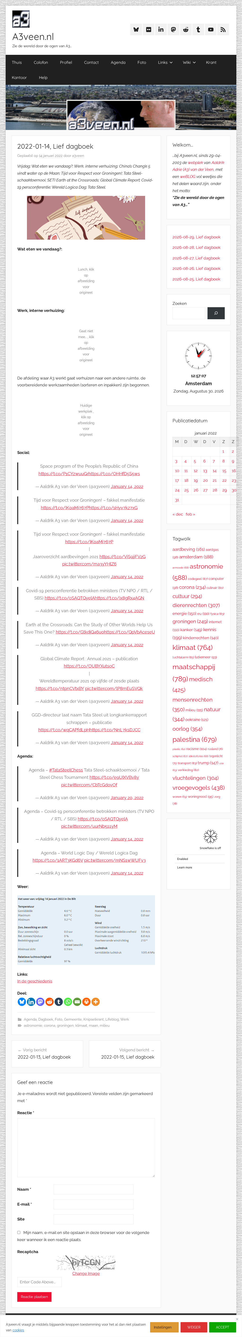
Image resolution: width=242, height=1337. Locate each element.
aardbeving (189, 549)
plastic (179, 749)
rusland (215, 749)
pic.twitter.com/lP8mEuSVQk (114, 688)
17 (177, 480)
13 (205, 470)
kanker (191, 629)
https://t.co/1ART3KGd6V (58, 860)
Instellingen (163, 1327)
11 (186, 470)
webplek (195, 162)
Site (21, 1219)
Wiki (187, 62)
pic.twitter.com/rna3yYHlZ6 (89, 563)
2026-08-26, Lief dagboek (196, 268)
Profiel (66, 62)
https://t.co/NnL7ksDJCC (115, 729)
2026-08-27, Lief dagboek (196, 258)
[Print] (86, 1002)
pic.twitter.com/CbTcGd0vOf (89, 784)
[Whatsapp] (68, 1002)
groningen (65, 1025)
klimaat (81, 1025)
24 (177, 490)
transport (187, 763)
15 (224, 470)
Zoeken (180, 303)
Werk (124, 1019)
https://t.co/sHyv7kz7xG (113, 507)
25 (186, 490)
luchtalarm (183, 657)
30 (234, 490)
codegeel (198, 579)
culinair (215, 588)
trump (208, 762)
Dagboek (45, 1019)
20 (205, 480)
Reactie (25, 1112)
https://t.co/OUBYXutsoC (89, 666)
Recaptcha (27, 1251)
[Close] (237, 1319)
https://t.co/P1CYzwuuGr (63, 473)
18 (186, 480)
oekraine (196, 719)
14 (214, 470)
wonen (180, 796)
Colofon (41, 62)
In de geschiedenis (34, 981)
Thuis (17, 62)
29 (224, 490)
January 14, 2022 (127, 486)
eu (203, 614)
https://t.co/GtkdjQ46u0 (80, 632)
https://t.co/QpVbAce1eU (129, 632)
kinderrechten (201, 637)
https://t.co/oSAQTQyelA (70, 597)
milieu (105, 1025)
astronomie (33, 1025)
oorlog (187, 728)
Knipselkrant (93, 1019)
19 (196, 480)
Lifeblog (112, 1019)
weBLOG (187, 176)
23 (234, 480)
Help (43, 77)
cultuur (187, 596)
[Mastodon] (40, 1002)
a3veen (78, 156)
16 (234, 470)
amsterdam (196, 556)
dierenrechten (196, 605)
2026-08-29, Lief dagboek (196, 237)
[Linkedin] (31, 1002)
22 (224, 480)
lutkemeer (206, 657)
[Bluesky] (22, 1002)
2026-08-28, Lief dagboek (196, 247)
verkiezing (188, 770)
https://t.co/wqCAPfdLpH (64, 729)
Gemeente (73, 1019)
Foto (142, 62)
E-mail (24, 1204)
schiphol (180, 756)
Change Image (86, 1273)
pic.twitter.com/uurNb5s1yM (89, 826)
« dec (178, 514)
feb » (190, 514)
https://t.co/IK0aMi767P (65, 507)
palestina (195, 739)
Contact (91, 62)
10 (177, 470)
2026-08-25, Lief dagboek (196, 279)
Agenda (118, 62)
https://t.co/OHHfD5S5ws (114, 473)
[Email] (77, 1002)
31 (177, 499)
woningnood (200, 796)
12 (196, 470)
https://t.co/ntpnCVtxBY (60, 688)
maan (93, 1025)
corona (49, 1025)
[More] (95, 1002)
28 (215, 490)
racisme (196, 749)
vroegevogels (199, 787)
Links (163, 62)
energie (184, 613)
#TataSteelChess (66, 770)
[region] (121, 1326)
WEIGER (193, 1327)
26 (196, 490)
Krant (211, 62)
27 (205, 490)
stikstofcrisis (198, 756)
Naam (24, 1189)
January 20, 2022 (127, 797)
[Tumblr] (59, 1002)
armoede (181, 567)
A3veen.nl (33, 36)
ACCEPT (222, 1327)
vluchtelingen (196, 778)
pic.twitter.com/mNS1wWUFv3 (115, 860)
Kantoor (19, 77)
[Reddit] (49, 1002)
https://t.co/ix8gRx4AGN (119, 597)
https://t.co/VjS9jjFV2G (122, 556)
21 (214, 480)
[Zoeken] (216, 313)
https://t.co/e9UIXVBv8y (114, 777)
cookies (18, 1330)
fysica (217, 614)
